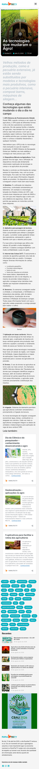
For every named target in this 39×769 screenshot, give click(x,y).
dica (11, 598)
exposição (28, 607)
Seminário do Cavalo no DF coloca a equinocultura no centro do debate (22, 666)
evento (13, 624)
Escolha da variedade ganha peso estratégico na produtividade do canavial (22, 676)
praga (10, 590)
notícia (23, 628)
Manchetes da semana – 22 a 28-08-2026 (24, 638)
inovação (4, 615)
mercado (4, 628)
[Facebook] (3, 766)
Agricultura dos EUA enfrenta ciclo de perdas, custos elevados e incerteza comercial (23, 648)
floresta (4, 581)
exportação (5, 585)
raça (29, 585)
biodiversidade (6, 603)
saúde (4, 590)
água (21, 594)
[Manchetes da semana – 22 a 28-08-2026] (7, 640)
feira (15, 603)
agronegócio (12, 611)
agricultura (26, 615)
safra (12, 581)
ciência (21, 611)
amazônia (32, 581)
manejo (33, 620)
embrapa (4, 624)
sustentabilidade (23, 624)
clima (28, 611)
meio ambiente (6, 620)
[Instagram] (6, 766)
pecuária (24, 620)
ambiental (19, 590)
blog (33, 590)
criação (20, 607)
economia (13, 594)
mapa (3, 611)
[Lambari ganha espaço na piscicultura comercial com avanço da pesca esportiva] (5, 687)
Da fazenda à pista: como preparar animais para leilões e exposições (22, 658)
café (23, 585)
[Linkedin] (8, 766)
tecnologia (14, 628)
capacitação (27, 598)
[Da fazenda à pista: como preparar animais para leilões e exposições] (5, 659)
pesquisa (16, 620)
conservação (30, 594)
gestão (4, 598)
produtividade (15, 615)
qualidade (15, 585)
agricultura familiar (8, 607)
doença (18, 598)
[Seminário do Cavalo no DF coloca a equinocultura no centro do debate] (5, 668)
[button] (35, 3)
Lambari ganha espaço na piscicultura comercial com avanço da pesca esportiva (23, 686)
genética (4, 594)
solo (34, 615)
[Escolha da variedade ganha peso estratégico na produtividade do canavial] (5, 677)
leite (26, 590)
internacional (22, 581)
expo (22, 603)
